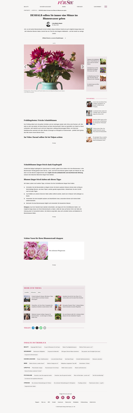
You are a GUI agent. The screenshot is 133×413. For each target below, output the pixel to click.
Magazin (37, 402)
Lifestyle (27, 367)
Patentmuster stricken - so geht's (96, 382)
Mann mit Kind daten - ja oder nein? (82, 375)
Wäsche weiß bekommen (80, 367)
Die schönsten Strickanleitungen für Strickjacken (64, 382)
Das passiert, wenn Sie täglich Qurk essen (91, 351)
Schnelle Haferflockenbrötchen (83, 359)
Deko (39, 292)
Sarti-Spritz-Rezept (69, 359)
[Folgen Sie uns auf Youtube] (73, 397)
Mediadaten (75, 402)
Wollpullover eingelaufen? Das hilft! (68, 363)
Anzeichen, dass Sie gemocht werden (63, 375)
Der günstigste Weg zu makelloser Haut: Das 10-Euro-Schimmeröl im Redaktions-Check (100, 139)
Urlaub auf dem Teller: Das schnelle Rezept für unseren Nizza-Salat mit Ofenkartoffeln (99, 130)
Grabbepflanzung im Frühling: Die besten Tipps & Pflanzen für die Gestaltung (93, 77)
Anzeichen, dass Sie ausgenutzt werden (43, 375)
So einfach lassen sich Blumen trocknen (93, 85)
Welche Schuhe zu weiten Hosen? (36, 363)
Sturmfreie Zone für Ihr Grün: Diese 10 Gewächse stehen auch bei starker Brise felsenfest (73, 297)
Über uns (43, 402)
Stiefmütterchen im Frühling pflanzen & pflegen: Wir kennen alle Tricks (92, 69)
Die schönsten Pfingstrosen (57, 250)
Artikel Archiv (93, 402)
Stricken (80, 6)
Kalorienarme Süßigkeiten (39, 351)
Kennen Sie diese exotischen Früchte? (33, 371)
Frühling (33, 292)
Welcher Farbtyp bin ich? (52, 363)
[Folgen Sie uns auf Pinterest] (68, 397)
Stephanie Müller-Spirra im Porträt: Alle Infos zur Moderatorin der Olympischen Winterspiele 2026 (100, 122)
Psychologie (28, 375)
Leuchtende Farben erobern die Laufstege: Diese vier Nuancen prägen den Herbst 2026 (100, 112)
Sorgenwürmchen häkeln (30, 386)
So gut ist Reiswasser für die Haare (52, 347)
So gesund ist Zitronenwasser (31, 354)
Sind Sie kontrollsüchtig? (98, 375)
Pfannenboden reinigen (37, 367)
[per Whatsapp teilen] (40, 327)
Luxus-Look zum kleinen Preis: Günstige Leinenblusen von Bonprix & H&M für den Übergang (100, 104)
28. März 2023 (55, 25)
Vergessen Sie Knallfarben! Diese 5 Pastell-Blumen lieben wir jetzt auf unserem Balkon (93, 62)
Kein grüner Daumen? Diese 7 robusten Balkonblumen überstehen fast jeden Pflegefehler (73, 306)
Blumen (27, 292)
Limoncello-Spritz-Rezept (56, 359)
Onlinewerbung (84, 402)
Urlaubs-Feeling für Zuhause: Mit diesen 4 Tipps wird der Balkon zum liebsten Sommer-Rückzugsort (42, 298)
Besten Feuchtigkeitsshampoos (69, 347)
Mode (64, 6)
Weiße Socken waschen (67, 367)
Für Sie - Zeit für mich (65, 2)
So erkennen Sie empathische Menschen (34, 378)
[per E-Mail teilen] (44, 327)
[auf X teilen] (37, 327)
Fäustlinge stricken (82, 382)
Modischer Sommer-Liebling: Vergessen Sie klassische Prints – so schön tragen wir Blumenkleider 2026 (42, 316)
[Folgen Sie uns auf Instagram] (62, 397)
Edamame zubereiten (97, 359)
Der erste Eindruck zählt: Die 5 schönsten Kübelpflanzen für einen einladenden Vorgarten (73, 315)
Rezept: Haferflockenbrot (42, 359)
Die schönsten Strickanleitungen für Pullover (41, 382)
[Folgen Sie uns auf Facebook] (57, 397)
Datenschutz (68, 402)
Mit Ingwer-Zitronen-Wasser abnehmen (70, 351)
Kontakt (54, 402)
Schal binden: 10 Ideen (84, 363)
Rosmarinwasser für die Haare (52, 367)
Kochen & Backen (45, 6)
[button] (25, 66)
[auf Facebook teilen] (33, 327)
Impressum (60, 402)
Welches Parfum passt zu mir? (86, 347)
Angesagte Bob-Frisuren (36, 347)
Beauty (26, 6)
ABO (49, 402)
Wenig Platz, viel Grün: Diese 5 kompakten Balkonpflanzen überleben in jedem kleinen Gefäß (42, 306)
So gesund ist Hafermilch (53, 351)
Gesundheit (97, 6)
